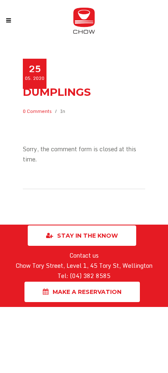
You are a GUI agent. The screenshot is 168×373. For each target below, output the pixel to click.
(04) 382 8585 (90, 275)
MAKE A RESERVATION (87, 292)
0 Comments (37, 111)
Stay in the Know (87, 235)
